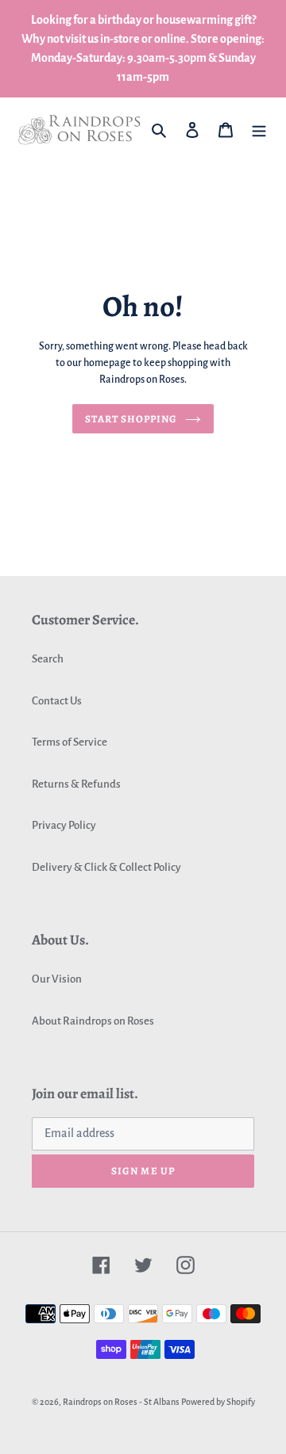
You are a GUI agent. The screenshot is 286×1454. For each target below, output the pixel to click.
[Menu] (259, 130)
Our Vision (57, 979)
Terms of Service (69, 742)
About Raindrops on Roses (93, 1021)
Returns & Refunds (76, 784)
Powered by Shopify (218, 1401)
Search (48, 659)
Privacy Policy (64, 825)
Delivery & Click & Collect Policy (106, 867)
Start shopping (131, 419)
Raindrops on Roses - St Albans (121, 1401)
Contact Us (57, 701)
